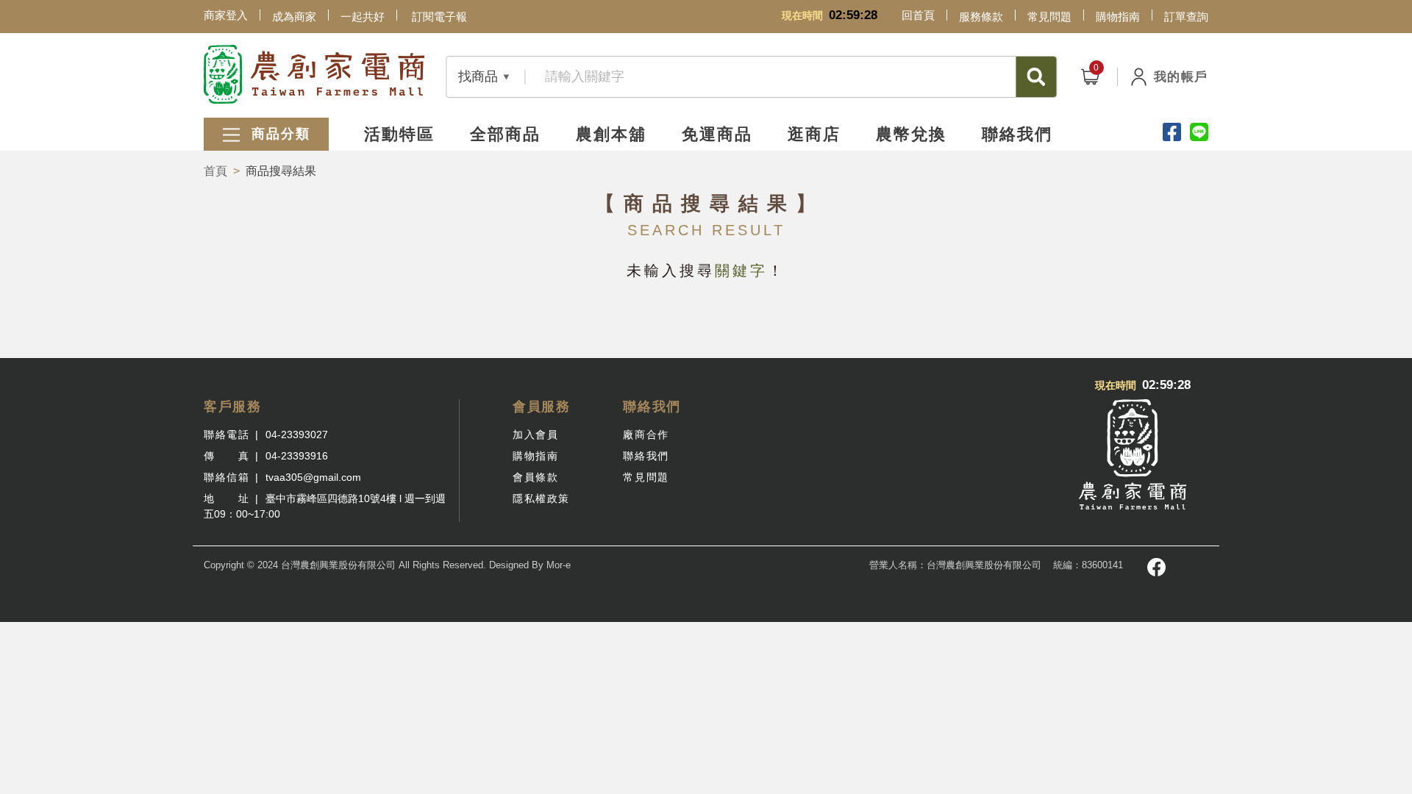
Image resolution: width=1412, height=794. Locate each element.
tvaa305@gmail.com (313, 477)
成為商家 (294, 16)
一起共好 (362, 16)
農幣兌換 (911, 134)
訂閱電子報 (439, 16)
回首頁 (918, 15)
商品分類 (278, 133)
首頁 (215, 171)
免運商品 (717, 134)
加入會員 (535, 434)
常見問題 (1049, 16)
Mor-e (558, 565)
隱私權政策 (541, 498)
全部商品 (505, 134)
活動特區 (399, 134)
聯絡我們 (1017, 134)
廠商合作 (645, 434)
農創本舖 (611, 134)
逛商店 (814, 134)
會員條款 (535, 477)
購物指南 (1118, 16)
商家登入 (226, 15)
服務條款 (981, 16)
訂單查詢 (1186, 16)
